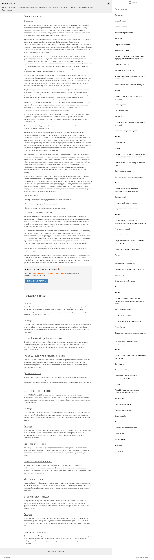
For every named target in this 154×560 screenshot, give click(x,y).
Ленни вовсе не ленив (123, 309)
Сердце (28, 302)
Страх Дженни (120, 327)
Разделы (61, 551)
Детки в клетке (32, 373)
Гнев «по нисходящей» (123, 229)
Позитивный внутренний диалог (126, 131)
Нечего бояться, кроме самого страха (128, 321)
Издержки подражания (123, 410)
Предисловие (119, 15)
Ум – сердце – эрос (35, 443)
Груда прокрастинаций (123, 315)
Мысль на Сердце (34, 479)
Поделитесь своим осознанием (126, 209)
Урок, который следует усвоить (126, 203)
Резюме (117, 90)
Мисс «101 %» (120, 275)
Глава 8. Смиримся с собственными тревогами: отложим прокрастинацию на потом (129, 301)
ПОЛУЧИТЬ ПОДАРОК (36, 281)
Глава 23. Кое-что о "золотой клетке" (45, 355)
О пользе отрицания (122, 64)
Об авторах (119, 451)
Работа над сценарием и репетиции (127, 249)
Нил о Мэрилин (120, 21)
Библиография (120, 439)
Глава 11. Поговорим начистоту (126, 428)
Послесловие (119, 433)
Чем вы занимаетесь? (122, 287)
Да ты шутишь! (120, 197)
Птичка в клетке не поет (38, 461)
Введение (118, 38)
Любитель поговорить (123, 171)
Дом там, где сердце (35, 531)
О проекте (52, 551)
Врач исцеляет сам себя (123, 404)
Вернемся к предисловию (124, 32)
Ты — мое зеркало (121, 110)
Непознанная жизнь (122, 235)
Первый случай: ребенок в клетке (43, 338)
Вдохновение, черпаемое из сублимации (129, 269)
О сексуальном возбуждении (125, 281)
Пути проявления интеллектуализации (129, 177)
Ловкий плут (119, 116)
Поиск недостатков (121, 105)
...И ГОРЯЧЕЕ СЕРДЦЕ (37, 391)
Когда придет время (122, 50)
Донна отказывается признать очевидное (129, 84)
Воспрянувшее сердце (36, 496)
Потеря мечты (120, 142)
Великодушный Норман (123, 370)
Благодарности (120, 445)
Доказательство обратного (124, 70)
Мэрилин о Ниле (121, 27)
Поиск (132, 3)
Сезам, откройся (120, 416)
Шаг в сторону (120, 398)
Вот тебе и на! (120, 364)
